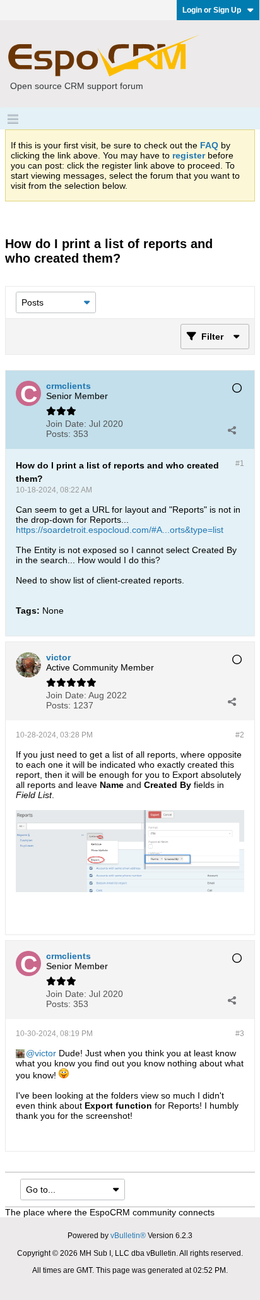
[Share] (231, 430)
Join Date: (66, 424)
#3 (239, 1033)
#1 (239, 463)
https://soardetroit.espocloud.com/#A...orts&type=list (119, 530)
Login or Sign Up (211, 10)
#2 (239, 735)
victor (45, 1053)
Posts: (58, 434)
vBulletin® (128, 1235)
